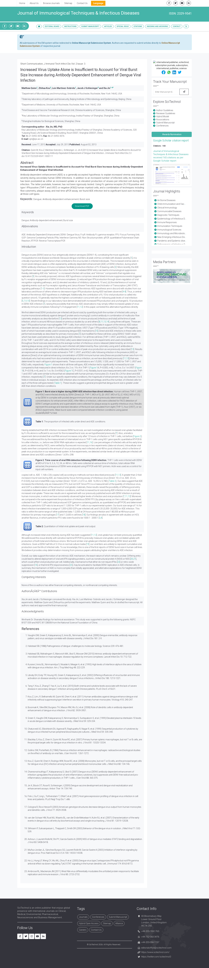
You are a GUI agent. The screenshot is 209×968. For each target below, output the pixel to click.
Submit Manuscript (90, 26)
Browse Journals (51, 3)
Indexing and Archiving (157, 26)
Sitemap (68, 3)
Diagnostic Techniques (168, 215)
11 (78, 307)
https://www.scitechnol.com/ (155, 952)
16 (91, 442)
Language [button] (98, 3)
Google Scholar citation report (171, 140)
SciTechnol (93, 944)
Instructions (70, 26)
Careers (82, 930)
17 (57, 514)
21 (134, 559)
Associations (162, 119)
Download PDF (82, 206)
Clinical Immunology (167, 207)
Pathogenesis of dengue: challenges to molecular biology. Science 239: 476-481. (85, 646)
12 (81, 307)
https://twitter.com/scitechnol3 (156, 956)
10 (28, 301)
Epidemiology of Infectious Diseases (174, 218)
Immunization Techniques (169, 226)
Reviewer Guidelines (165, 113)
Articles (108, 26)
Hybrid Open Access (89, 923)
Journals (83, 917)
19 (87, 544)
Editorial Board (52, 26)
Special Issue (123, 26)
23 (71, 565)
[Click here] (171, 174)
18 (84, 514)
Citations (138, 26)
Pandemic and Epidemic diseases (173, 241)
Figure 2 (137, 436)
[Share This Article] (163, 72)
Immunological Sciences (169, 229)
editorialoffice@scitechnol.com (156, 948)
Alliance (119, 923)
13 (60, 318)
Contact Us (82, 3)
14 (107, 321)
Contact (177, 26)
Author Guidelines (164, 110)
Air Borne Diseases (166, 200)
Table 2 (112, 481)
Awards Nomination (171, 134)
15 (96, 331)
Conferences (162, 125)
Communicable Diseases (169, 211)
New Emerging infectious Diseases (174, 237)
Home (22, 3)
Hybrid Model (162, 116)
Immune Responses (167, 222)
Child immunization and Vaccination (174, 204)
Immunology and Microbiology (172, 233)
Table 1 (57, 383)
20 (132, 559)
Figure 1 (48, 364)
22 (118, 562)
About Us (34, 3)
